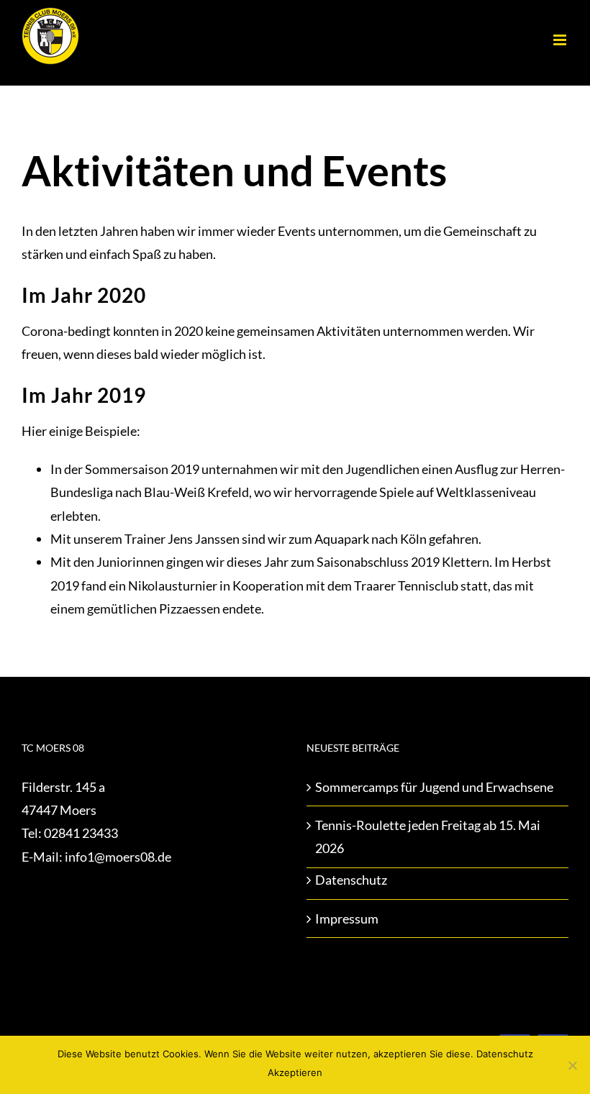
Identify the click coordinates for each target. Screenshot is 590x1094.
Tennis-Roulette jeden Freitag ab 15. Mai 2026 (427, 836)
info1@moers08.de (118, 857)
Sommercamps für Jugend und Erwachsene (434, 787)
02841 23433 (81, 833)
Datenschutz (351, 880)
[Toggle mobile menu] (560, 39)
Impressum (346, 918)
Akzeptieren (295, 1072)
